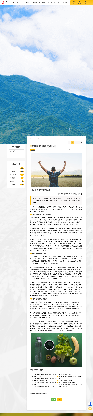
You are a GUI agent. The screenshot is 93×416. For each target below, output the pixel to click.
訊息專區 (35, 2)
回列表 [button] (53, 399)
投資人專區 (57, 2)
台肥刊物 (49, 2)
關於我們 (28, 2)
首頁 (32, 138)
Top (90, 408)
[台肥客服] (90, 404)
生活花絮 (12, 184)
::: (7, 144)
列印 (78, 142)
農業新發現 (13, 174)
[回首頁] (9, 2)
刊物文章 (43, 138)
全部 (11, 168)
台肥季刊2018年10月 (41, 393)
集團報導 (12, 171)
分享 (81, 142)
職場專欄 (12, 178)
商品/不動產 (42, 2)
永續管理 (64, 2)
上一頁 (59, 399)
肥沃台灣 (12, 151)
